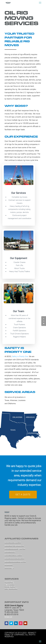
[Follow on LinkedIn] (16, 623)
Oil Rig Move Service (11, 588)
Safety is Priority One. (20, 356)
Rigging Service (9, 584)
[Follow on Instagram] (21, 623)
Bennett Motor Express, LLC (13, 542)
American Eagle (9, 568)
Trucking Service (10, 586)
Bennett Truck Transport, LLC (13, 555)
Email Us (8, 617)
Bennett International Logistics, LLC (15, 549)
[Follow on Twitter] (11, 623)
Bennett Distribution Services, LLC (14, 558)
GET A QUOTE (23, 494)
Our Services (18, 192)
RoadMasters (9, 565)
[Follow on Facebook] (6, 623)
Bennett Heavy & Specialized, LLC (14, 545)
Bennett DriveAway (10, 552)
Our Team (18, 311)
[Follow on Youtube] (25, 623)
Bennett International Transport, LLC (15, 561)
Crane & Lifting (9, 582)
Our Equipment (18, 258)
